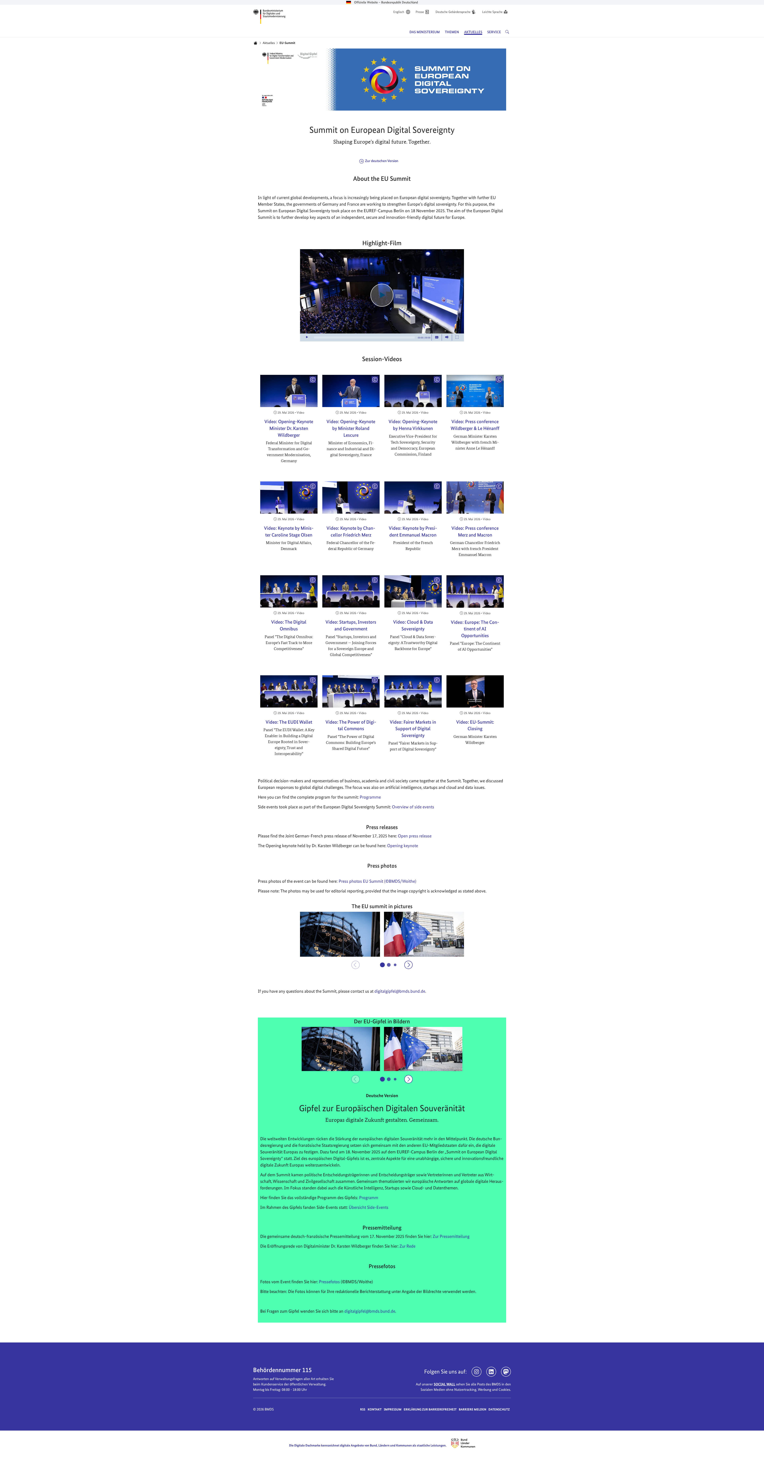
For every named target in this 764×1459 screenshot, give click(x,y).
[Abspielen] (381, 295)
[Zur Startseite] (269, 16)
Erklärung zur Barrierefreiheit (430, 1409)
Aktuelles (269, 43)
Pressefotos (329, 1281)
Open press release (415, 835)
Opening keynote (402, 845)
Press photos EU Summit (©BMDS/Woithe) (377, 881)
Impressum (392, 1409)
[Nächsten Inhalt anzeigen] (408, 965)
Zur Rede (407, 1246)
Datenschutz (499, 1409)
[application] (382, 295)
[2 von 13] (389, 965)
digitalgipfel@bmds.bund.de (369, 1311)
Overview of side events (413, 806)
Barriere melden (472, 1409)
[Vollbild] (457, 337)
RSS (362, 1409)
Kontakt (375, 1409)
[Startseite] (255, 43)
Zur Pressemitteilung (451, 1236)
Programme (370, 797)
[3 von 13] (395, 964)
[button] (340, 934)
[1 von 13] (382, 964)
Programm (368, 1197)
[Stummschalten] (447, 337)
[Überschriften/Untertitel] (437, 337)
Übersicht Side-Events (368, 1207)
